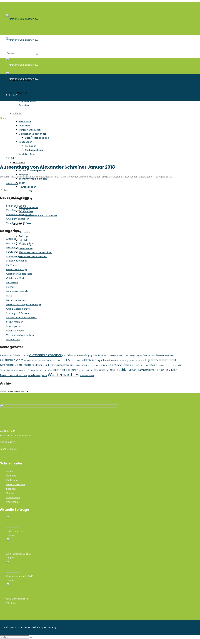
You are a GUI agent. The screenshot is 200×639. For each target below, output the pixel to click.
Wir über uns (13, 339)
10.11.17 (11, 157)
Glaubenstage (29, 360)
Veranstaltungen (24, 80)
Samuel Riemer (6, 370)
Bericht (122, 355)
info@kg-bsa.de (8, 448)
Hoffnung (79, 360)
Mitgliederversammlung (92, 365)
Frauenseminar (14, 256)
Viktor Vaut (22, 376)
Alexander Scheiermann (14, 355)
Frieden (170, 355)
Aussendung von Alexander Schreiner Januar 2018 (57, 167)
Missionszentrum (28, 207)
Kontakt (10, 493)
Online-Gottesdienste (18, 308)
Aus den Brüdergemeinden (20, 243)
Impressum (12, 501)
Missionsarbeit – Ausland (33, 256)
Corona (139, 355)
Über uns (11, 475)
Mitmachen (20, 92)
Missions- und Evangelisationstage (52, 364)
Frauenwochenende (16, 260)
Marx (9, 295)
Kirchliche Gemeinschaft (17, 365)
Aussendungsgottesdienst (90, 355)
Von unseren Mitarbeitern (20, 334)
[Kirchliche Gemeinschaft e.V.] (22, 18)
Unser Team (25, 248)
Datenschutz (13, 497)
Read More (12, 183)
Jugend (10, 286)
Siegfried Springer (65, 370)
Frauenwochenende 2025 (20, 214)
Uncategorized (14, 326)
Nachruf (105, 365)
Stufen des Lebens (16, 205)
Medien (17, 113)
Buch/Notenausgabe (37, 137)
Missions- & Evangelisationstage (23, 304)
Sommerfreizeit (85, 370)
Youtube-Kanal (27, 154)
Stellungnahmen (34, 150)
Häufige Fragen (27, 186)
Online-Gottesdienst (140, 365)
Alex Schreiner (69, 355)
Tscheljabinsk (99, 369)
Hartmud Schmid (53, 360)
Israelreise (12, 282)
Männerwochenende (17, 291)
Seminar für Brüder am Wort (21, 317)
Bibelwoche (12, 247)
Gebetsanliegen (28, 101)
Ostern (152, 364)
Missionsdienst (76, 365)
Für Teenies (12, 264)
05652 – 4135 (7, 442)
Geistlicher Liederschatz (32, 133)
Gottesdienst (40, 360)
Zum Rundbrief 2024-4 (18, 223)
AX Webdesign (50, 627)
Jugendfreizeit (104, 360)
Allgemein (11, 238)
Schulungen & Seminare (18, 313)
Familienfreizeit (14, 251)
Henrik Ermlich (68, 360)
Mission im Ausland (16, 299)
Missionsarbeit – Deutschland (35, 252)
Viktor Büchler (117, 369)
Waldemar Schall (87, 376)
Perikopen (30, 146)
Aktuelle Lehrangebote (32, 170)
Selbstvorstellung (20, 370)
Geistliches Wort (15, 278)
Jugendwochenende (134, 360)
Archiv (3, 391)
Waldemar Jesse (37, 375)
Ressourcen (25, 141)
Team (22, 182)
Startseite (24, 232)
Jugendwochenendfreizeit (160, 360)
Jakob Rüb (90, 360)
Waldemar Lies (63, 374)
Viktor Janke (159, 370)
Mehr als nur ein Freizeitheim (41, 215)
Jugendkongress (117, 360)
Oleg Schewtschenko (120, 364)
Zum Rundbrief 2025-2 (18, 210)
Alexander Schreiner (45, 355)
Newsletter (25, 121)
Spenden (24, 105)
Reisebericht (175, 365)
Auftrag (23, 236)
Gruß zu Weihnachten (17, 218)
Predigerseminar (163, 365)
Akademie (18, 162)
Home (3, 118)
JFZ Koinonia (12, 479)
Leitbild (23, 240)
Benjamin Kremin (111, 355)
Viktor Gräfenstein (140, 370)
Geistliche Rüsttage (16, 269)
